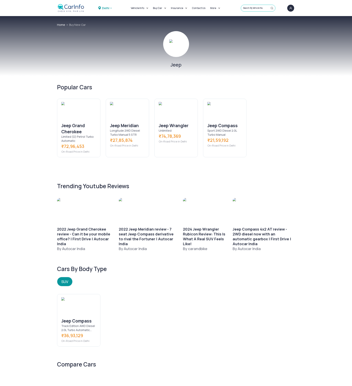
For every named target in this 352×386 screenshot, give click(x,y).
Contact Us (198, 8)
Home (61, 25)
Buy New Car (77, 25)
